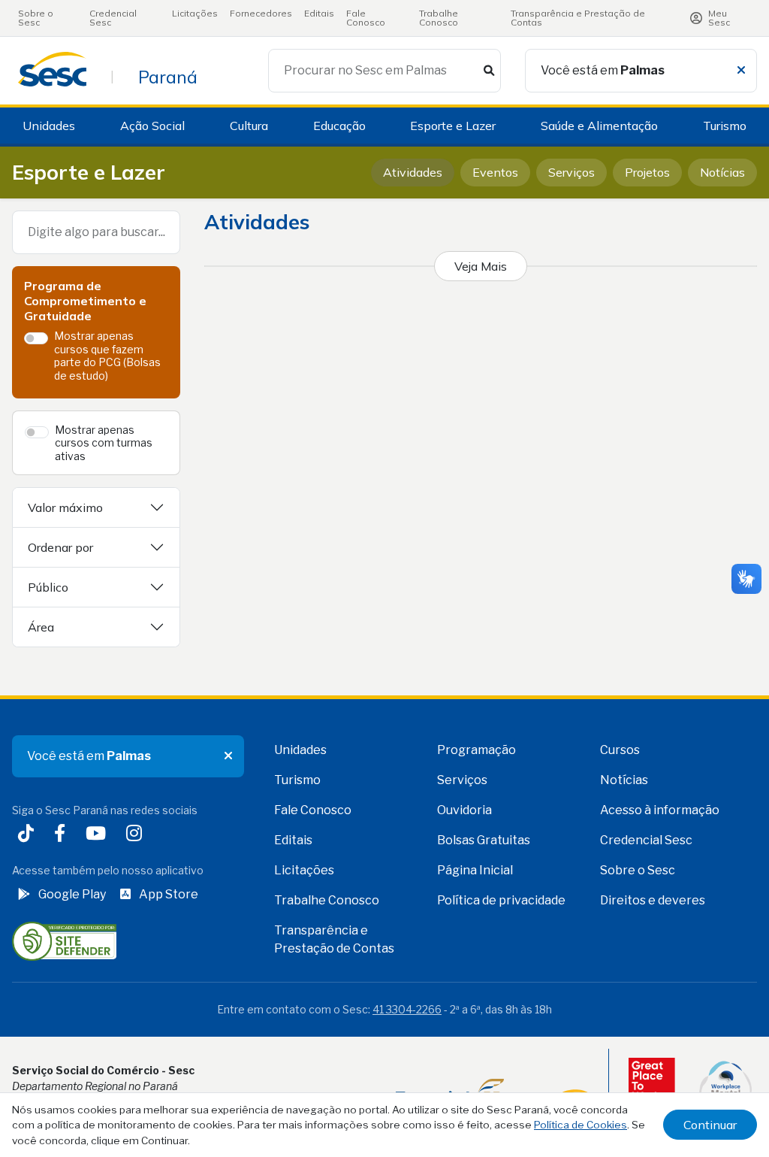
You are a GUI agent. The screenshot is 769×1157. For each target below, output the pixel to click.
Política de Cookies (580, 1125)
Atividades (412, 172)
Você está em (603, 70)
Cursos (620, 750)
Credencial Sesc (113, 18)
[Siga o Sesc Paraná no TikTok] (29, 835)
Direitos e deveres (652, 900)
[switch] (36, 338)
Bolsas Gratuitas (483, 840)
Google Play (72, 894)
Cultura (249, 125)
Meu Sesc (719, 18)
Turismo (724, 125)
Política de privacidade (501, 900)
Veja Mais (480, 266)
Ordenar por (60, 547)
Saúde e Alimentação (599, 125)
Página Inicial (475, 870)
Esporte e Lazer (453, 125)
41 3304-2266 (407, 1009)
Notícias (722, 172)
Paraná (168, 76)
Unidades (49, 125)
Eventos (495, 172)
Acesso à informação (659, 810)
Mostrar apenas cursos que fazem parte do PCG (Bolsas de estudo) (107, 355)
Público (48, 587)
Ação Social (152, 125)
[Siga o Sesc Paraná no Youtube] (99, 835)
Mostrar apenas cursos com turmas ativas (103, 442)
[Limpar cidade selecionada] (741, 71)
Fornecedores (261, 13)
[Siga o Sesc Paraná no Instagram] (137, 835)
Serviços (571, 172)
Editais (319, 13)
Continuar (710, 1124)
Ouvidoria (464, 810)
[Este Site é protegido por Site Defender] (64, 940)
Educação (339, 125)
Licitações (195, 13)
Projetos (647, 172)
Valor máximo (65, 507)
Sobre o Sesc (35, 18)
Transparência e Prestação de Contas (578, 18)
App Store (168, 894)
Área (41, 627)
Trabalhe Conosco (438, 18)
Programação (476, 750)
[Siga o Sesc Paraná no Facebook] (62, 835)
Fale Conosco (365, 18)
